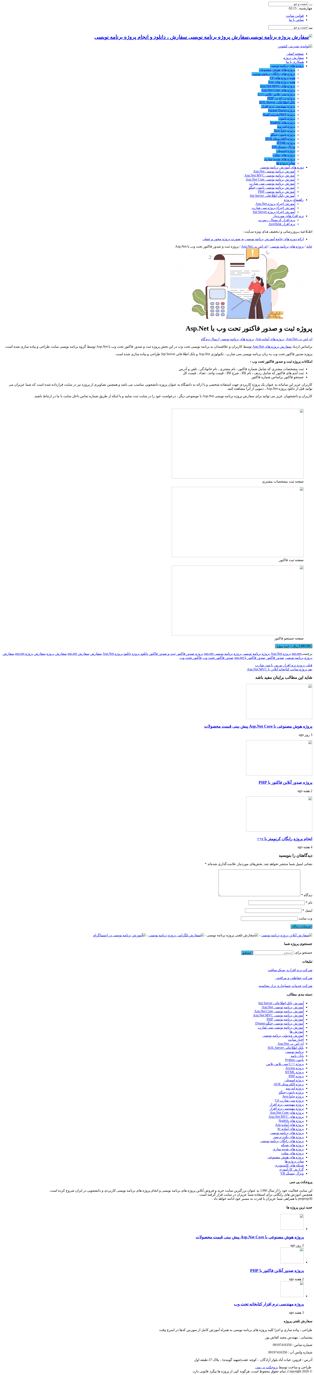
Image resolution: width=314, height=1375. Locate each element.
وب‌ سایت (305, 918)
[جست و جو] (310, 5)
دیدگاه (306, 895)
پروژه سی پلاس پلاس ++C (276, 94)
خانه (309, 246)
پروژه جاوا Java (284, 131)
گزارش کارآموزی (291, 1169)
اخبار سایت (296, 1039)
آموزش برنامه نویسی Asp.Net (274, 171)
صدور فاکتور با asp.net (249, 658)
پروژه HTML (286, 143)
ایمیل (307, 910)
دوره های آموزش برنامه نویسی (282, 167)
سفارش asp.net (78, 653)
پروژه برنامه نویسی (256, 653)
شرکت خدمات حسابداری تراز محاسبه (285, 986)
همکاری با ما (295, 62)
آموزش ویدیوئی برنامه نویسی (283, 1035)
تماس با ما (296, 20)
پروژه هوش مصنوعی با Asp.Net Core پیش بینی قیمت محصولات (258, 726)
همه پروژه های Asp (281, 82)
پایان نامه (297, 1056)
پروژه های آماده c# (290, 1129)
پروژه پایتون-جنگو (282, 135)
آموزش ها (297, 1031)
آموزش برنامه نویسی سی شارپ (272, 183)
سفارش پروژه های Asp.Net (271, 346)
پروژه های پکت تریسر (288, 1137)
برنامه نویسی (294, 1052)
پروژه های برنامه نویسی (287, 66)
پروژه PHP (296, 1076)
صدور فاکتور (275, 658)
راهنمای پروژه (294, 199)
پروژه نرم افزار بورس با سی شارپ (283, 665)
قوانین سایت (295, 16)
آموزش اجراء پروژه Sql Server (274, 212)
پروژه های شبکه (292, 1145)
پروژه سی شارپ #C (289, 1100)
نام (309, 902)
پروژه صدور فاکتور (189, 653)
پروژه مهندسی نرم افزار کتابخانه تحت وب (269, 1304)
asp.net (296, 653)
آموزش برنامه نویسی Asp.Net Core (270, 179)
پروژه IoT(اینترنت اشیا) (279, 114)
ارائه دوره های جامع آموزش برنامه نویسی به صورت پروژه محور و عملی (253, 239)
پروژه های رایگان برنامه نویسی (273, 74)
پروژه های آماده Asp (270, 339)
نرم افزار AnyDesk (282, 224)
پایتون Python (294, 1060)
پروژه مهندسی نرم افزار (278, 106)
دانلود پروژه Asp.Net (117, 653)
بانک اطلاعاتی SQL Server (277, 102)
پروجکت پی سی (266, 1367)
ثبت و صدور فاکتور (162, 653)
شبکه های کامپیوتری (289, 1165)
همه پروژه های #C (282, 78)
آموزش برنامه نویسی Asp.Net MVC (269, 175)
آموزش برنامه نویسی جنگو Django (279, 1023)
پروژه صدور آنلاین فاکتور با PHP (285, 782)
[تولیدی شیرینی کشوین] (295, 46)
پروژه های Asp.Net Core (278, 90)
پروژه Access (294, 1068)
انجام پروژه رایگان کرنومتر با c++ (284, 838)
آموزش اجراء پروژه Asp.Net (275, 204)
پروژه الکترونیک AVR (280, 139)
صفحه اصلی (295, 53)
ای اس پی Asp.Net (254, 246)
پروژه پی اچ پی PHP (281, 98)
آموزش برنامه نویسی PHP (276, 191)
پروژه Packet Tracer (281, 110)
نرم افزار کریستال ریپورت (276, 220)
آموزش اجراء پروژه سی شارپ (273, 208)
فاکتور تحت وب (191, 658)
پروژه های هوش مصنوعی (277, 70)
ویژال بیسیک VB (283, 147)
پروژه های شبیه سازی (279, 159)
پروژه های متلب (284, 155)
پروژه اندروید (286, 126)
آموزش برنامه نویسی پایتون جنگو (272, 187)
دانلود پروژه (140, 653)
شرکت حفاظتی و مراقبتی (293, 978)
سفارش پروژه (293, 58)
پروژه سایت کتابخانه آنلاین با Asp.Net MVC (279, 669)
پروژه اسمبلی (285, 151)
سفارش (96, 653)
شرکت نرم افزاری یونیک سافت (290, 970)
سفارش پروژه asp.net (30, 653)
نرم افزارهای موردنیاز (288, 216)
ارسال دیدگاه (210, 339)
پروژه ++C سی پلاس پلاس (285, 1064)
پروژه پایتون (286, 118)
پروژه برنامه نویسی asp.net (223, 653)
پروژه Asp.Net (281, 653)
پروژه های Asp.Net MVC (277, 86)
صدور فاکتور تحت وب (217, 658)
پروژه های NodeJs (282, 122)
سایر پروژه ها (285, 163)
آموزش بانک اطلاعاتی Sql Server (272, 195)
